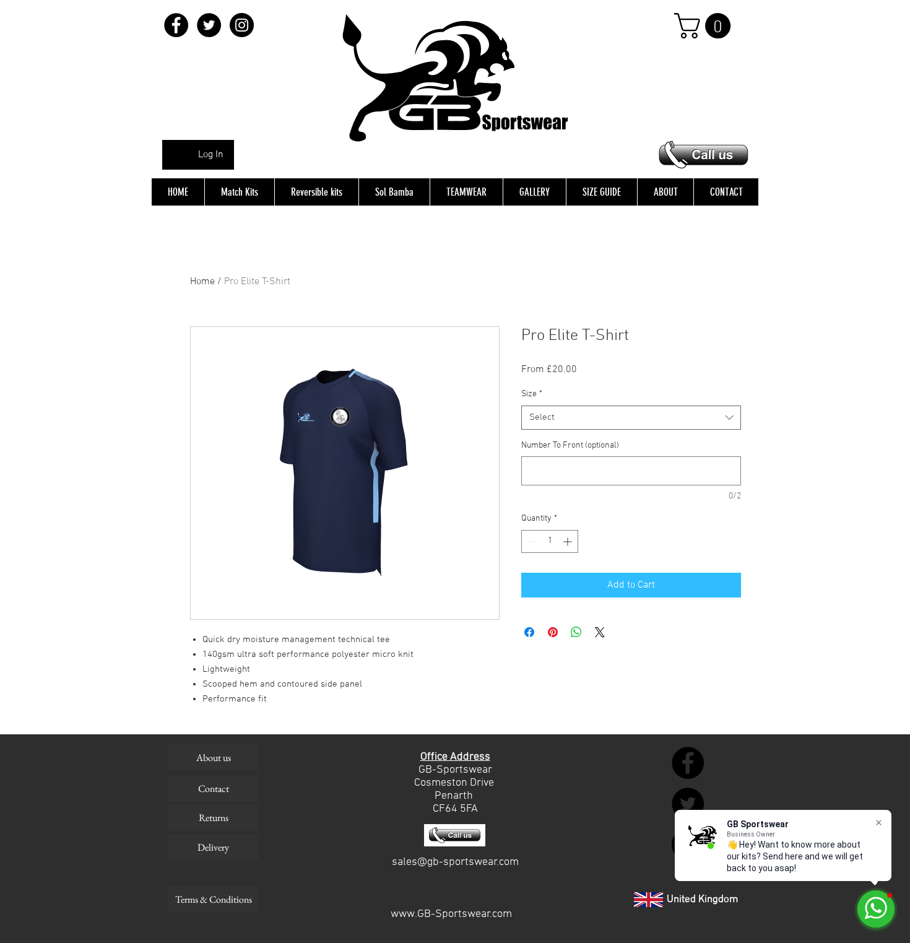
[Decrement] (531, 541)
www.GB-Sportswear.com (451, 914)
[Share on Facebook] (529, 632)
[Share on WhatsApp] (576, 632)
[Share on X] (599, 632)
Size (531, 394)
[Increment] (568, 541)
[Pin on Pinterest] (552, 632)
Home (202, 282)
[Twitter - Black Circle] (209, 25)
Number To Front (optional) (570, 445)
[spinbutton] (550, 541)
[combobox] (631, 418)
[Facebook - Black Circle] (176, 25)
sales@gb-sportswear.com (455, 862)
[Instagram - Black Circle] (242, 25)
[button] (705, 25)
